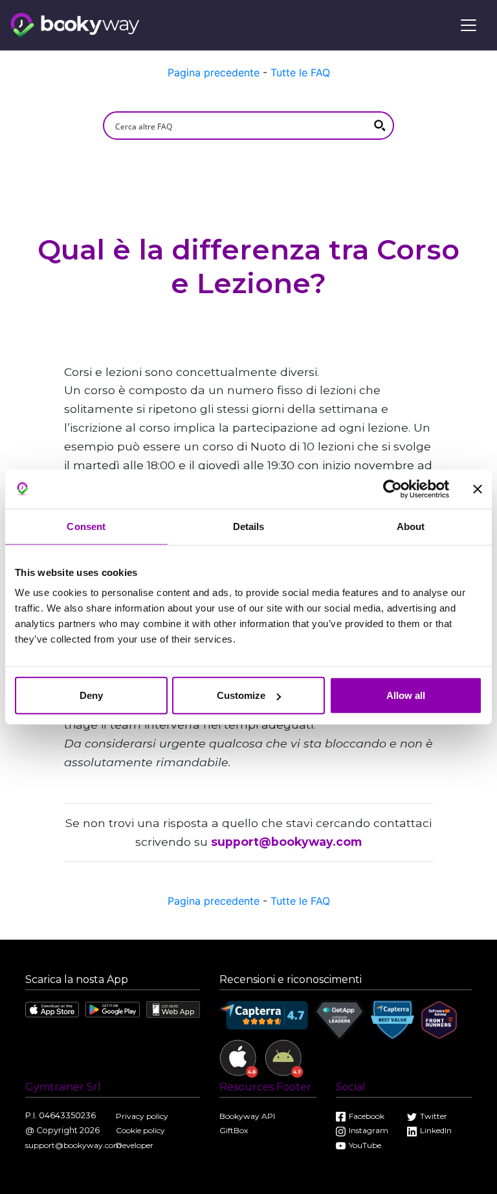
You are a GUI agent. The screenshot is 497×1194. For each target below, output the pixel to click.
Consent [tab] (86, 525)
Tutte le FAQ (300, 72)
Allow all (405, 695)
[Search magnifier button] (380, 125)
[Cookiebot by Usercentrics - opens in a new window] (392, 488)
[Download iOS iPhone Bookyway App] (52, 1008)
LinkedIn (436, 1130)
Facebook (366, 1116)
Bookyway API (247, 1116)
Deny (91, 695)
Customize (241, 695)
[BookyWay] (75, 24)
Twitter (433, 1116)
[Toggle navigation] (468, 25)
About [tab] (411, 525)
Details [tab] (249, 525)
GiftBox (233, 1130)
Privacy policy (142, 1116)
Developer (134, 1145)
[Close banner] (477, 488)
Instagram (368, 1130)
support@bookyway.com (286, 841)
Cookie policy (140, 1130)
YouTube (365, 1145)
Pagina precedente (214, 72)
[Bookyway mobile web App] (173, 1008)
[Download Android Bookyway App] (112, 1008)
